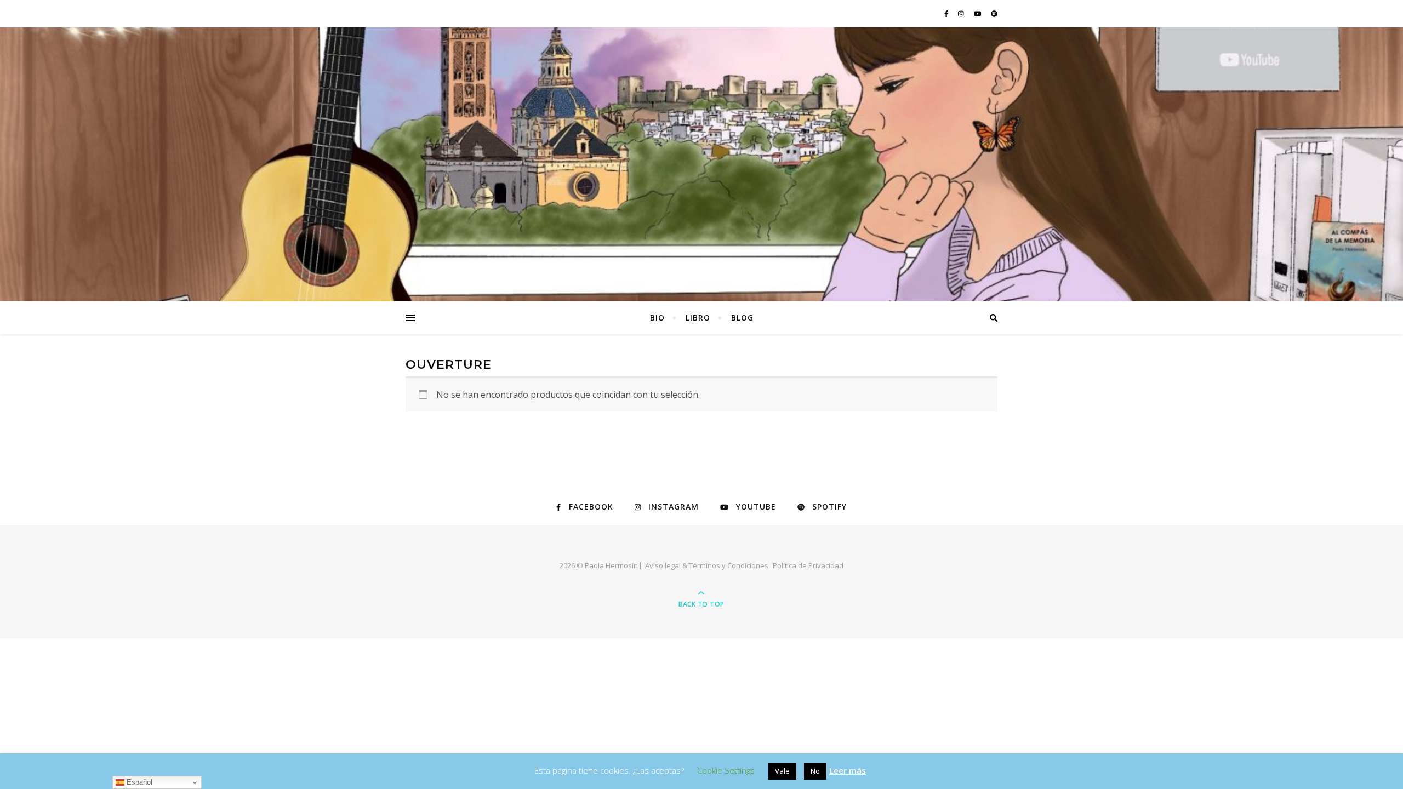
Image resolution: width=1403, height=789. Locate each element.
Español (138, 782)
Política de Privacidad (808, 565)
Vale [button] (782, 771)
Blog (742, 317)
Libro (698, 317)
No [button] (815, 771)
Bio (657, 317)
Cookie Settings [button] (726, 770)
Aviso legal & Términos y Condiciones (706, 565)
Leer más (847, 770)
